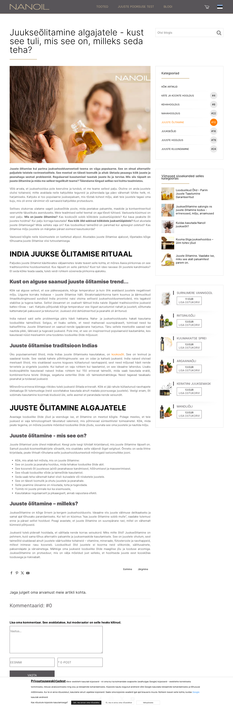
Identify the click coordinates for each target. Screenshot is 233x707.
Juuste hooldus (188, 140)
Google (196, 692)
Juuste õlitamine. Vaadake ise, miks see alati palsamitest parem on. (195, 259)
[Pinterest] (17, 573)
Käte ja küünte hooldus (188, 95)
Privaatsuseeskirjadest (48, 681)
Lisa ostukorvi (189, 302)
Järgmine (143, 569)
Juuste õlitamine (188, 122)
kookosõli (118, 354)
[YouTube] (28, 573)
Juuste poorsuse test (136, 6)
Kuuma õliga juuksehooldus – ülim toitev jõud (194, 241)
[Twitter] (22, 573)
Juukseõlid (188, 131)
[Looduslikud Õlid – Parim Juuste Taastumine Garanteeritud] (167, 193)
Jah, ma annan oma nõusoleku (86, 703)
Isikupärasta (148, 703)
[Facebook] (11, 573)
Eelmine (127, 569)
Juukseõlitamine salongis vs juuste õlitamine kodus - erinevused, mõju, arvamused (195, 210)
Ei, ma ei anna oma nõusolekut (119, 703)
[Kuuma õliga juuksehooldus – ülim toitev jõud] (167, 243)
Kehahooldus (188, 104)
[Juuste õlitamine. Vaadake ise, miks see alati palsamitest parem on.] (167, 259)
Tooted (102, 6)
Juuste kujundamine (188, 148)
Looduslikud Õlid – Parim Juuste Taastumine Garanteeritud (192, 193)
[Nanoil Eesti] (29, 6)
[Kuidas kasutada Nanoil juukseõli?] (167, 226)
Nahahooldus (188, 113)
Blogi (168, 6)
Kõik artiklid (169, 86)
